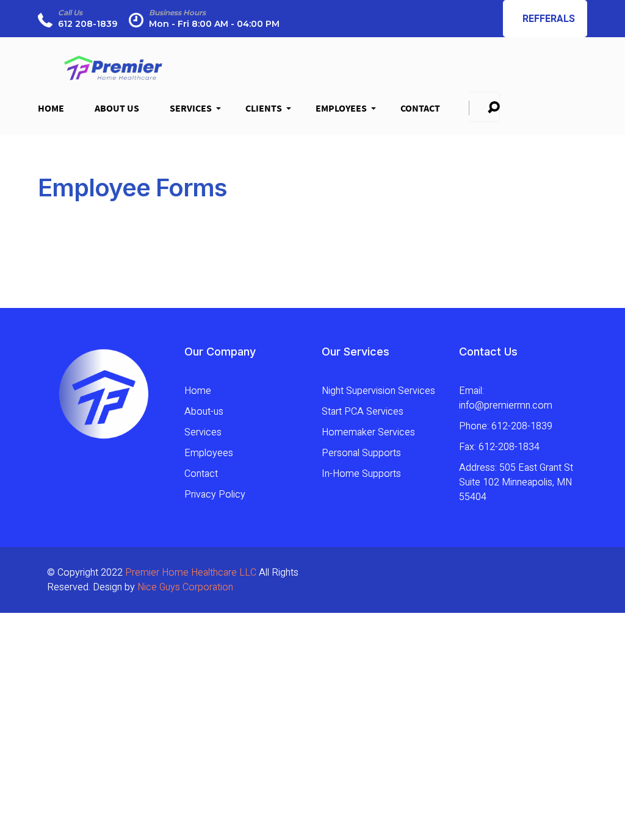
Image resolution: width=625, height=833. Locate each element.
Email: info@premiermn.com (505, 398)
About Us (117, 108)
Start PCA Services (362, 411)
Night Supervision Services (378, 391)
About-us (203, 411)
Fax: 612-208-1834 (499, 447)
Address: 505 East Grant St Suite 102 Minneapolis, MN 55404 (516, 482)
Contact (420, 108)
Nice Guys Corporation (185, 587)
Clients (265, 112)
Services (192, 112)
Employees (343, 112)
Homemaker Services (368, 432)
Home (51, 108)
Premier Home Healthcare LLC (190, 572)
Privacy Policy (214, 494)
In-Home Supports (361, 474)
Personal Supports (361, 453)
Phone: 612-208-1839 (505, 426)
